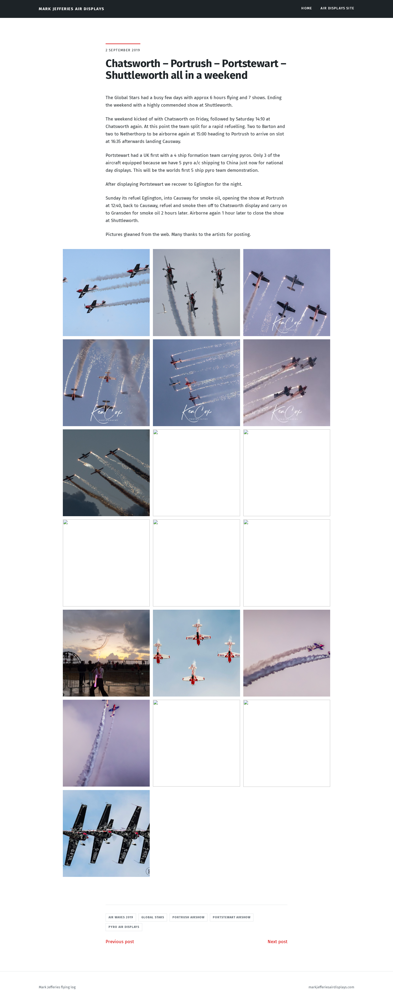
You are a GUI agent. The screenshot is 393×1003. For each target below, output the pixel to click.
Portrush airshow (188, 917)
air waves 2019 (121, 917)
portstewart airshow (232, 917)
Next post (277, 941)
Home (306, 8)
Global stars (152, 917)
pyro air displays (124, 927)
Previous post (120, 941)
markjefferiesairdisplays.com (331, 987)
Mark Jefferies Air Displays (72, 8)
